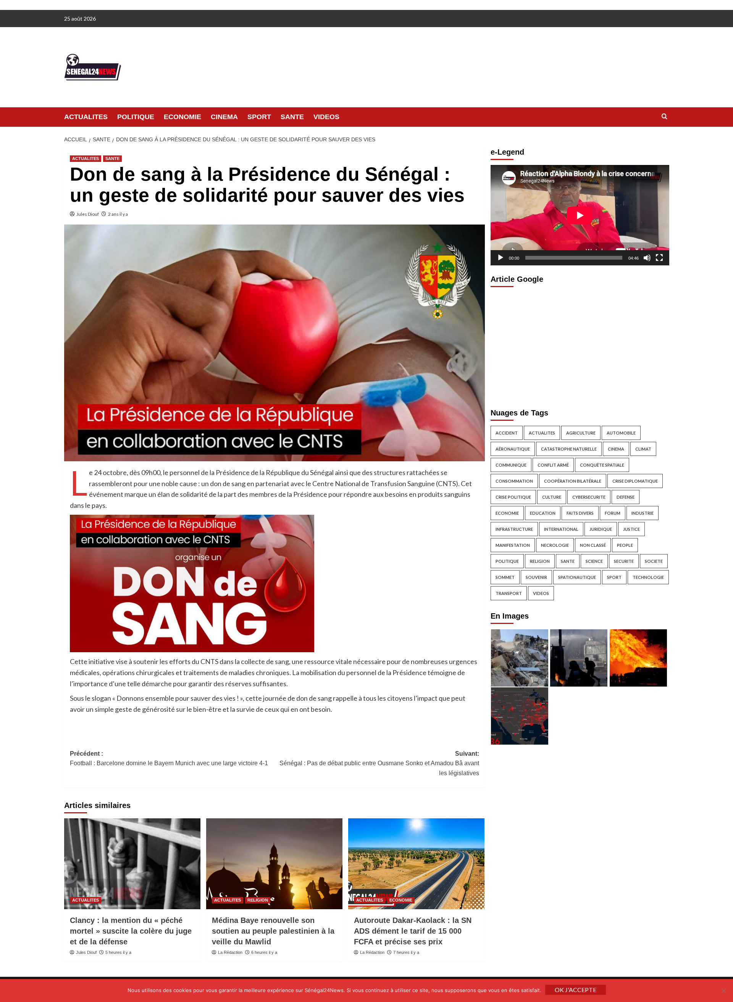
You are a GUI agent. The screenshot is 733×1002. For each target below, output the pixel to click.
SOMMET (505, 577)
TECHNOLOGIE (648, 577)
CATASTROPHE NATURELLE (569, 448)
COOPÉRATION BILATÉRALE (572, 480)
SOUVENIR (536, 577)
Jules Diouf (87, 214)
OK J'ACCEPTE (575, 989)
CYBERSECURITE (588, 497)
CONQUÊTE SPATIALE (602, 464)
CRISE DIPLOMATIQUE (635, 480)
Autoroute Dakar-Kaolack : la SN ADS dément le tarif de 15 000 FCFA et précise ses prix (412, 931)
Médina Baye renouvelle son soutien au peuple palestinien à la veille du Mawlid (273, 931)
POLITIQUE (135, 117)
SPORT (259, 117)
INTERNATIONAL (561, 529)
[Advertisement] (580, 345)
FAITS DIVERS (580, 513)
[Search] (664, 116)
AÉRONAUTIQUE (513, 448)
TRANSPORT (509, 593)
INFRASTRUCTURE (514, 529)
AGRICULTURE (581, 432)
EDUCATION (542, 513)
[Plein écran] (659, 258)
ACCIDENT (507, 432)
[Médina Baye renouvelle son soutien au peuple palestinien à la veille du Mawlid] (274, 863)
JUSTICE (631, 529)
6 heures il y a (264, 952)
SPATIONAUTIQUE (577, 577)
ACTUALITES (86, 117)
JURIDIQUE (600, 529)
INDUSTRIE (642, 513)
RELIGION (257, 900)
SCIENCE (594, 561)
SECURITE (624, 561)
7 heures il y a (406, 952)
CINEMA (224, 117)
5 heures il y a (118, 952)
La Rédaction (230, 952)
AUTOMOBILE (621, 432)
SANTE (292, 117)
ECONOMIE (182, 117)
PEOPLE (625, 545)
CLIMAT (643, 448)
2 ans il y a (118, 214)
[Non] (723, 990)
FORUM (612, 513)
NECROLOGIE (555, 545)
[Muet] (647, 258)
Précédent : (169, 758)
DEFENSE (626, 497)
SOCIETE (654, 561)
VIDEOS (326, 117)
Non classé (593, 545)
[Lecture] (500, 258)
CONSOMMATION (514, 480)
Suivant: (379, 763)
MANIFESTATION (513, 545)
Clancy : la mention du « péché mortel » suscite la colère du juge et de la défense (131, 931)
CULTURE (551, 497)
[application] (580, 215)
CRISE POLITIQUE (513, 497)
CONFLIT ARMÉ (553, 464)
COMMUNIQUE (511, 464)
